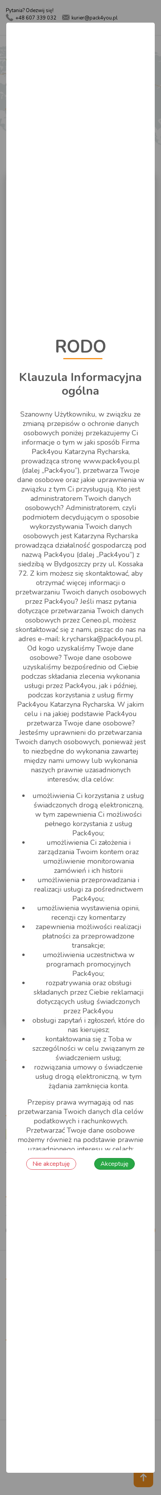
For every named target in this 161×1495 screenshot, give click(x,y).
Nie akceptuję (51, 1164)
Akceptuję (114, 1164)
